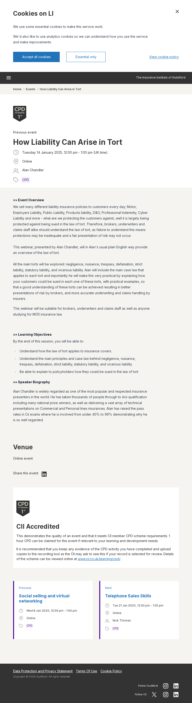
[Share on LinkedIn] (44, 474)
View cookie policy (164, 57)
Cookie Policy (111, 671)
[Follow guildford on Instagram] (165, 685)
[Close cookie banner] (177, 11)
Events (30, 89)
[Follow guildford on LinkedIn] (176, 685)
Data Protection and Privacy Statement (43, 671)
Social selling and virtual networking (44, 598)
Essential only (86, 57)
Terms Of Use (86, 671)
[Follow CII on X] (154, 694)
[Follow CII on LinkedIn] (176, 694)
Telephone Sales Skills (128, 595)
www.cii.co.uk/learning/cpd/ (99, 559)
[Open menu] (9, 78)
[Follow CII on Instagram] (165, 694)
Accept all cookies (36, 57)
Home (17, 89)
